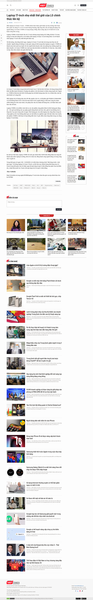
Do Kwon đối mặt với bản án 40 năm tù (39, 498)
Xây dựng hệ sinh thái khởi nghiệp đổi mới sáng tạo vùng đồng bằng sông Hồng (44, 375)
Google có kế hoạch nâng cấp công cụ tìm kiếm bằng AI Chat (42, 530)
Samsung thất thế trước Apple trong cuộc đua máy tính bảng (44, 453)
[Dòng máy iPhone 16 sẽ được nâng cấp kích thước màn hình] (16, 441)
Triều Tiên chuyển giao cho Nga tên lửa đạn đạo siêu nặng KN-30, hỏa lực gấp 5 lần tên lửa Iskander (73, 108)
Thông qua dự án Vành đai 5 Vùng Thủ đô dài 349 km (76, 233)
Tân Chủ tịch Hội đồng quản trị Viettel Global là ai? (43, 405)
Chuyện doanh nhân (70, 10)
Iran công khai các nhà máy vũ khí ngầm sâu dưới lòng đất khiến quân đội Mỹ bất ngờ (15, 253)
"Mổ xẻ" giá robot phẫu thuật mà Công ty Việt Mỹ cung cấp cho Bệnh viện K (56, 253)
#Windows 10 (27, 187)
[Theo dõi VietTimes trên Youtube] (80, 591)
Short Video (55, 10)
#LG (38, 185)
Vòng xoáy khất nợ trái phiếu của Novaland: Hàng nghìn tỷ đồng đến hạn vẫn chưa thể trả (35, 234)
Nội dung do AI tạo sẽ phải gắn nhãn (15, 232)
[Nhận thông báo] (75, 5)
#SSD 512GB (27, 185)
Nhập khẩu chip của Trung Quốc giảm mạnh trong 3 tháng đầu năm (44, 344)
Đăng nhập (83, 5)
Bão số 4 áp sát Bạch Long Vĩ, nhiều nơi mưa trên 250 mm (35, 252)
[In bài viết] (54, 22)
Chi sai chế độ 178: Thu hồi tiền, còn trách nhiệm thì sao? (73, 53)
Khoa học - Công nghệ (35, 10)
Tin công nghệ (12, 261)
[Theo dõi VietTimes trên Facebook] (75, 591)
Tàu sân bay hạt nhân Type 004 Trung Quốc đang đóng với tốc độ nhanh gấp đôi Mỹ (77, 253)
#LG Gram (16, 185)
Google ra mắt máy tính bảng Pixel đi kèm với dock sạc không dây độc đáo (72, 149)
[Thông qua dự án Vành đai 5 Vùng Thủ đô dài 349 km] (77, 225)
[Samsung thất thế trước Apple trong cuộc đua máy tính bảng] (16, 457)
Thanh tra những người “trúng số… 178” (73, 90)
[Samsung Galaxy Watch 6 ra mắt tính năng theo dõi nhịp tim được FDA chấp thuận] (16, 472)
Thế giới (62, 10)
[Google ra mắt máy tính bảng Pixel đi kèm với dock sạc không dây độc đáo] (81, 149)
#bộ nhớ (33, 187)
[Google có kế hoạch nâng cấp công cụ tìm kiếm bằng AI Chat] (16, 534)
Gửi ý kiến (59, 209)
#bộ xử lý (44, 187)
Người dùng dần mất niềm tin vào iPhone (40, 420)
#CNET (21, 185)
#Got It (33, 185)
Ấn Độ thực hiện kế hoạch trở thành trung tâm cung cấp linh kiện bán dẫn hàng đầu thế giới (72, 179)
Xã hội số (12, 10)
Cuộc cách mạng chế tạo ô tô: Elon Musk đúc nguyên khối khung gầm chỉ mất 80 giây (57, 234)
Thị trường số (46, 10)
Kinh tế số (25, 10)
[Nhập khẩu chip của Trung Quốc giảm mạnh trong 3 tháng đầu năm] (16, 348)
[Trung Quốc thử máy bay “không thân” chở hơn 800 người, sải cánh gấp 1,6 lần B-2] (76, 119)
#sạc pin (38, 187)
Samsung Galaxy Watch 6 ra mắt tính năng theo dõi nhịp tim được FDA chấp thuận (44, 468)
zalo (77, 591)
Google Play (83, 598)
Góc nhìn (18, 10)
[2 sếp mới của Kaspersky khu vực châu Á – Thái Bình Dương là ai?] (16, 550)
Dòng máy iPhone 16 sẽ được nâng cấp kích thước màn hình (43, 437)
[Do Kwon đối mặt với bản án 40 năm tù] (16, 503)
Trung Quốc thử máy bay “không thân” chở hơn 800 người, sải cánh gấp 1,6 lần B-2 (73, 128)
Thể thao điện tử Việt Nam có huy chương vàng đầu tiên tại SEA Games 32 (44, 561)
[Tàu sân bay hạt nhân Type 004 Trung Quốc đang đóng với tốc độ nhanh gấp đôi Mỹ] (77, 244)
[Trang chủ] (7, 10)
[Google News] (59, 22)
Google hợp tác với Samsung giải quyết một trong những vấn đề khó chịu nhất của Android (43, 515)
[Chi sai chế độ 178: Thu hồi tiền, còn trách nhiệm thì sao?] (76, 44)
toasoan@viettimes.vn (79, 585)
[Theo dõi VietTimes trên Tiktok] (82, 591)
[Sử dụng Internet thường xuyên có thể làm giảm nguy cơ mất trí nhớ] (16, 488)
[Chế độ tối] (78, 5)
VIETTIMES (46, 5)
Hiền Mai (10, 22)
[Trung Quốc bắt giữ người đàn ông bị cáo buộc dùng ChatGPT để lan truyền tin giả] (16, 363)
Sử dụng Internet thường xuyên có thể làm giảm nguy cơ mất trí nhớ (43, 484)
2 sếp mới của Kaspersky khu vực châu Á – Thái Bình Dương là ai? (42, 546)
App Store (78, 598)
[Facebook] (51, 22)
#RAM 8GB (16, 187)
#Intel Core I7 (57, 185)
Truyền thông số (81, 10)
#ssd (21, 187)
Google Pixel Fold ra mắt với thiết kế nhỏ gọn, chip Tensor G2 (71, 158)
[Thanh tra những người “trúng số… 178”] (76, 82)
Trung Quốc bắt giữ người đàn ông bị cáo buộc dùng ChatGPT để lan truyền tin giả (42, 359)
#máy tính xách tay (48, 185)
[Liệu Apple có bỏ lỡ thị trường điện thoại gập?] (81, 141)
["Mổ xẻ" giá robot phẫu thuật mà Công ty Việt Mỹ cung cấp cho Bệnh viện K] (57, 244)
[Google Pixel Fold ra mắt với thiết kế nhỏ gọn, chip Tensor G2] (81, 157)
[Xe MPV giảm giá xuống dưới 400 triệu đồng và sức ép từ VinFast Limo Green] (76, 62)
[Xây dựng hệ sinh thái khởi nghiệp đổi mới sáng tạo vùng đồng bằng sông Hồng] (16, 379)
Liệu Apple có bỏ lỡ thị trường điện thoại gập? (72, 141)
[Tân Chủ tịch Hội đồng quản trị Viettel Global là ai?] (16, 410)
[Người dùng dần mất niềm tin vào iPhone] (16, 425)
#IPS (42, 185)
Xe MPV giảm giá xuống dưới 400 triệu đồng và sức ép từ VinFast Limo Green (73, 72)
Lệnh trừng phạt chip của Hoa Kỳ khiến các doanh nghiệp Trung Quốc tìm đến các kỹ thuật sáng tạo (72, 167)
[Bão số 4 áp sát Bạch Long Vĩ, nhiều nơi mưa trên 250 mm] (36, 244)
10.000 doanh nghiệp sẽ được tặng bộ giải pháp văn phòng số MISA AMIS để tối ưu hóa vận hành (44, 390)
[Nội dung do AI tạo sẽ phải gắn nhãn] (16, 225)
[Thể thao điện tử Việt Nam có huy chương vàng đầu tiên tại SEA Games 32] (16, 565)
